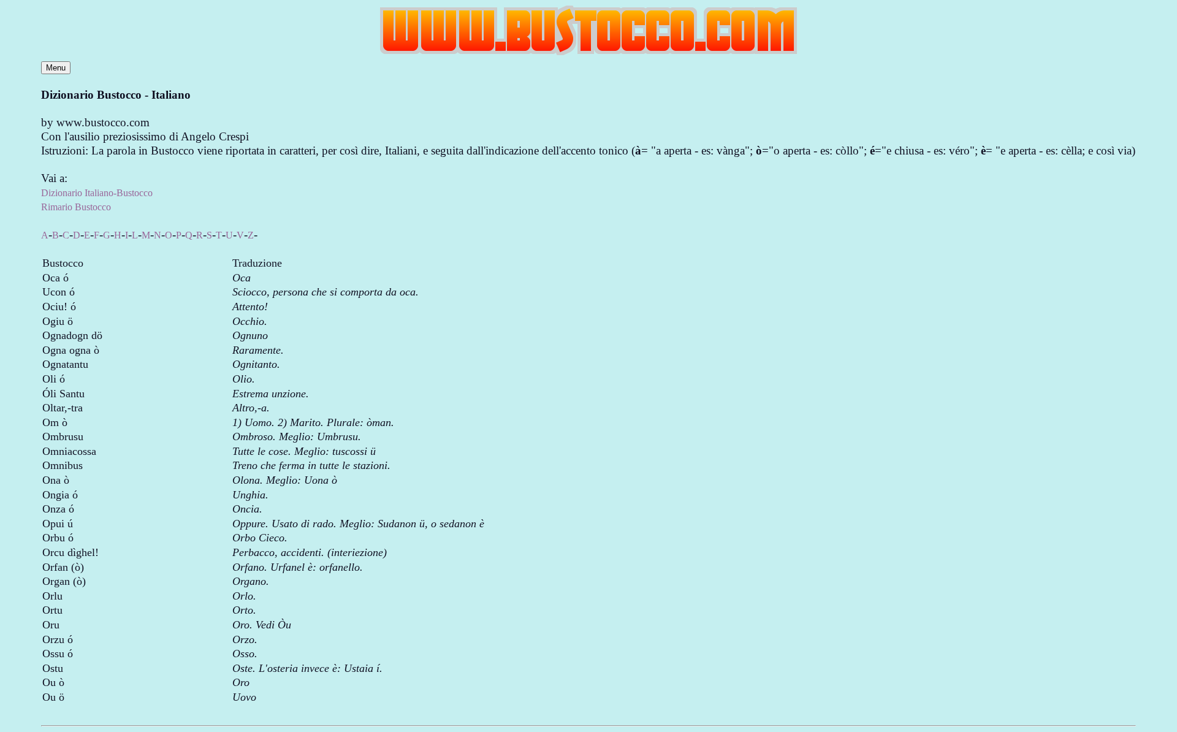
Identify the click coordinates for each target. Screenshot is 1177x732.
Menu (56, 67)
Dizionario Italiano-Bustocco (97, 193)
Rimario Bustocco (76, 207)
